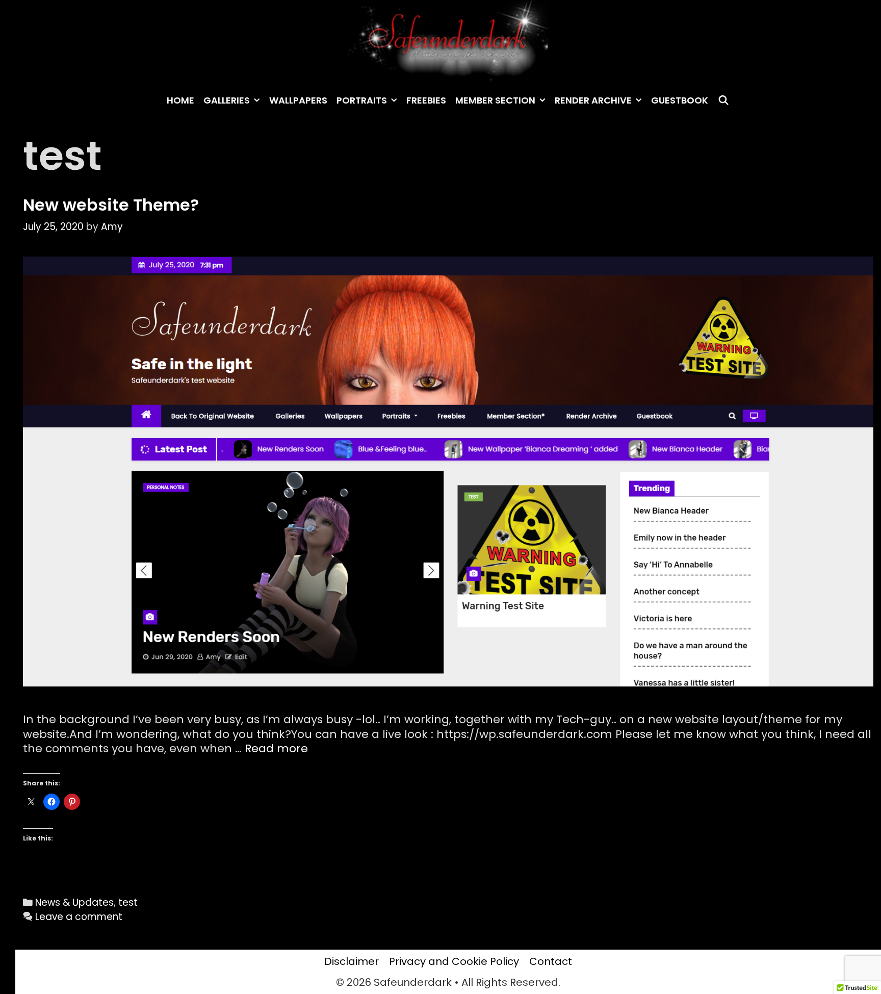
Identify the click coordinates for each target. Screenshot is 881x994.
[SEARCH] (723, 100)
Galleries (226, 100)
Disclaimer (351, 961)
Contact (550, 961)
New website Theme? (111, 204)
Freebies (426, 100)
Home (180, 100)
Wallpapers (298, 100)
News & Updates (74, 902)
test (128, 902)
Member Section (495, 100)
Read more (276, 748)
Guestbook (679, 100)
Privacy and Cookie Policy (454, 961)
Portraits (361, 100)
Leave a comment (78, 917)
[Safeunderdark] (448, 40)
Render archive (593, 100)
